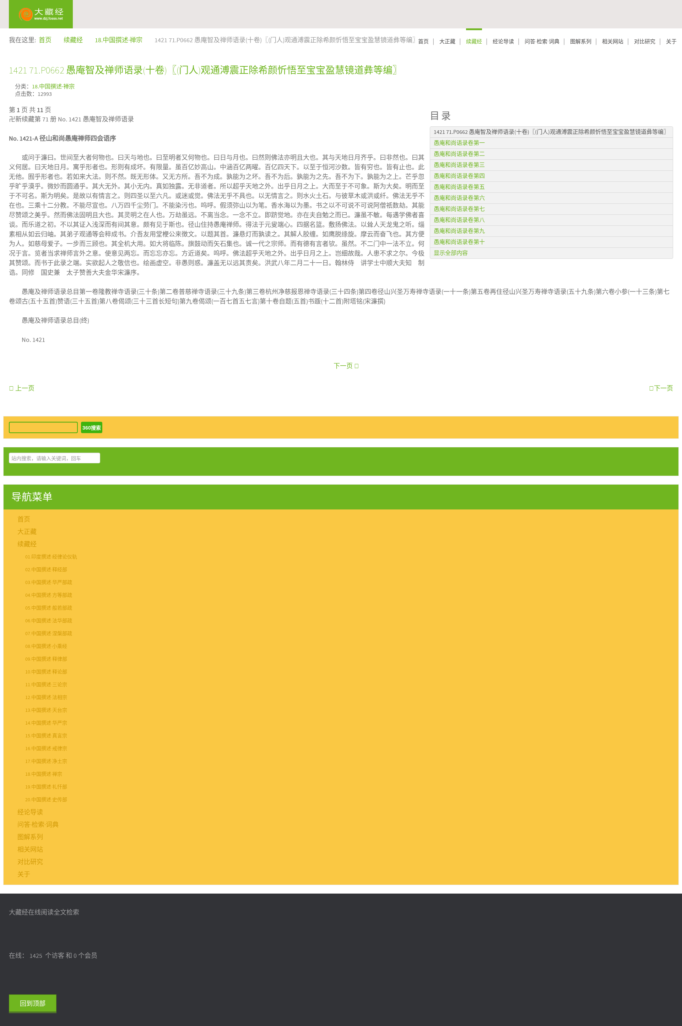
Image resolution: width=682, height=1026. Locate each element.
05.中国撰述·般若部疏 (48, 608)
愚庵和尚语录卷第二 (459, 154)
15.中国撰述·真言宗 (46, 736)
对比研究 (644, 41)
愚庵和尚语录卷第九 (459, 231)
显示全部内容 (451, 253)
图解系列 (580, 41)
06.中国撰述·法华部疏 (48, 621)
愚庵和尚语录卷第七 (459, 209)
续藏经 (474, 41)
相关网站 (612, 41)
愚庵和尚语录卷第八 (459, 220)
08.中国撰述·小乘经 (46, 646)
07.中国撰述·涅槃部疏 (48, 634)
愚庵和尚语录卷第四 (459, 176)
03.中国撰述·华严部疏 (48, 582)
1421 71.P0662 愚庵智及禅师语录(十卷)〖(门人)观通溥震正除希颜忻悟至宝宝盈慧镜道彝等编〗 (205, 70)
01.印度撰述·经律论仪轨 (51, 557)
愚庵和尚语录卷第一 (459, 143)
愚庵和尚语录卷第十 (459, 242)
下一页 (344, 366)
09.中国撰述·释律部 (46, 659)
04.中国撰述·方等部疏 (48, 595)
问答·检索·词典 (542, 41)
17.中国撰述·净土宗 (46, 761)
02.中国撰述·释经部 (46, 570)
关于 (671, 41)
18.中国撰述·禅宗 (53, 87)
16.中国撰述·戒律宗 (46, 749)
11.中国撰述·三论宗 (46, 685)
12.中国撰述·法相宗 (46, 697)
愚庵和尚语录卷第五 (459, 187)
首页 (423, 41)
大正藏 (447, 41)
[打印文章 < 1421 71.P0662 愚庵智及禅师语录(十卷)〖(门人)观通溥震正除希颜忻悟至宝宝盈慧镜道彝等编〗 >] (670, 86)
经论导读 (503, 41)
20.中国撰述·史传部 (46, 800)
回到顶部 (32, 1004)
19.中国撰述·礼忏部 (46, 787)
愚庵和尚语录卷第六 (459, 198)
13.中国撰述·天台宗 (46, 710)
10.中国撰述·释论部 (46, 672)
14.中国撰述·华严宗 (46, 723)
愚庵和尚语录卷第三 (459, 165)
